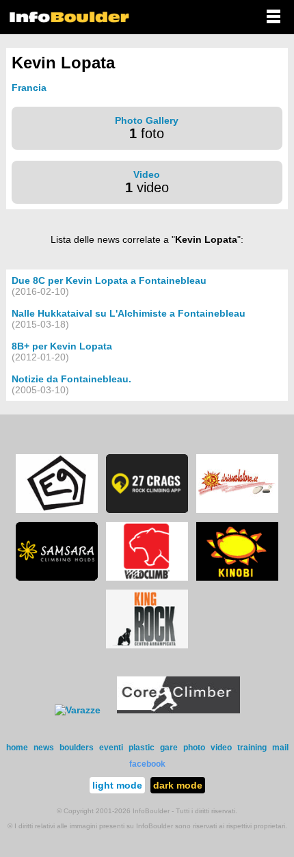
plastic (142, 747)
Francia (29, 87)
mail (280, 747)
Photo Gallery (146, 120)
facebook (147, 764)
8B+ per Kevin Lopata (62, 346)
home (17, 747)
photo (194, 747)
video (221, 747)
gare (169, 747)
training (252, 747)
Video (146, 174)
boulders (76, 747)
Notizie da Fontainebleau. (71, 378)
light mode (117, 785)
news (44, 747)
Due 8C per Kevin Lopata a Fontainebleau (109, 280)
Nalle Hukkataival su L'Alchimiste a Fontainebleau (128, 313)
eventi (111, 747)
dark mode (177, 785)
